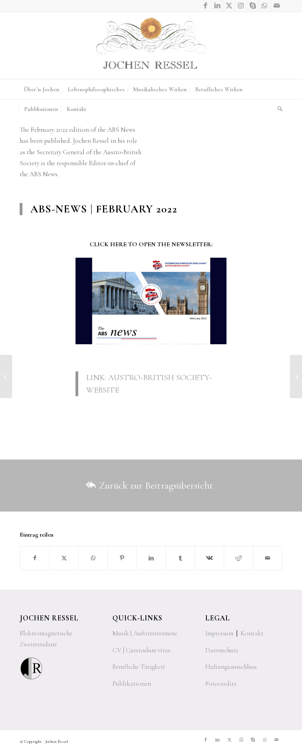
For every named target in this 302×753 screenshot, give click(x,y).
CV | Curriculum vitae (141, 650)
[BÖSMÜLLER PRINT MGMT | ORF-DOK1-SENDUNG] (6, 376)
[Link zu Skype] (252, 6)
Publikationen (131, 683)
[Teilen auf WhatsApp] (93, 558)
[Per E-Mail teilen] (267, 558)
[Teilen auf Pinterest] (122, 558)
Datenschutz (221, 650)
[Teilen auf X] (64, 558)
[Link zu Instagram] (241, 6)
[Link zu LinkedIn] (217, 6)
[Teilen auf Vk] (209, 558)
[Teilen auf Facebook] (34, 558)
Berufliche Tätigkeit (138, 667)
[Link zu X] (229, 6)
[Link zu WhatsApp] (264, 6)
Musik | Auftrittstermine (144, 633)
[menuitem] (41, 89)
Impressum (219, 633)
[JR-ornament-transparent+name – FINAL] (151, 45)
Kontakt (252, 633)
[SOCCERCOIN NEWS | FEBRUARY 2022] (296, 376)
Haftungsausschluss (231, 667)
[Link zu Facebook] (205, 6)
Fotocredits (220, 683)
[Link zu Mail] (276, 6)
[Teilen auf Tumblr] (180, 558)
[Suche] (278, 109)
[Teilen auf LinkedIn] (151, 558)
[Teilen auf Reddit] (238, 558)
